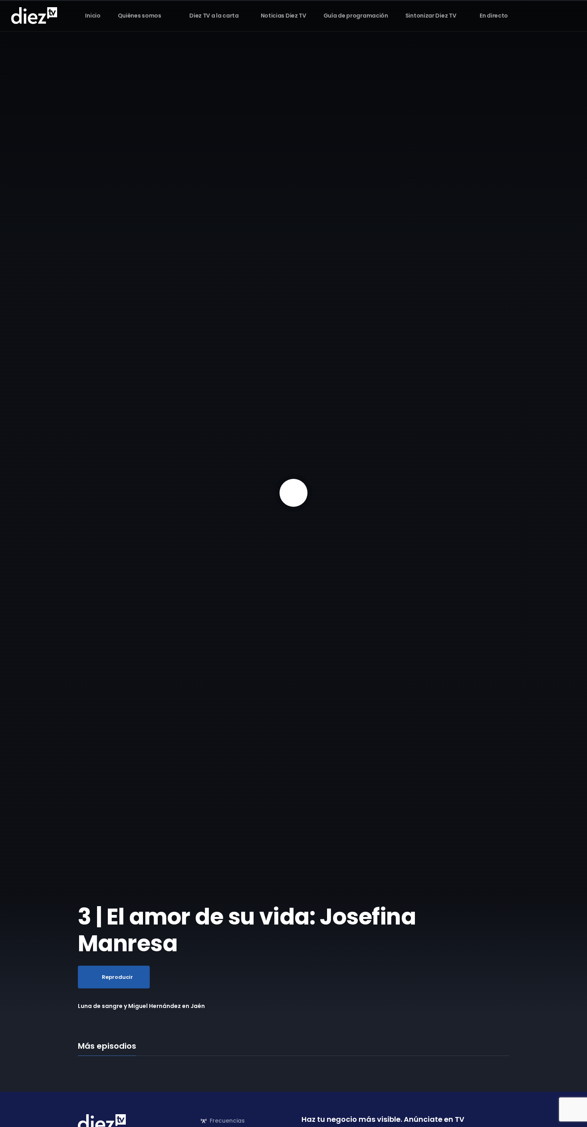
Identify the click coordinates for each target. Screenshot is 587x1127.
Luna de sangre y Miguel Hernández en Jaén (141, 1006)
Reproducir (117, 977)
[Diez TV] (34, 15)
